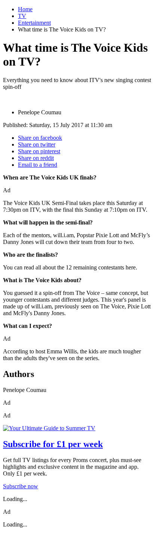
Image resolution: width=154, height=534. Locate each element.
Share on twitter (36, 144)
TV (22, 16)
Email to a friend (37, 165)
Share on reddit (36, 158)
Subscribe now (20, 486)
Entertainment (34, 22)
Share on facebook (40, 138)
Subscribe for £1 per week (53, 444)
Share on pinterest (39, 151)
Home (25, 9)
